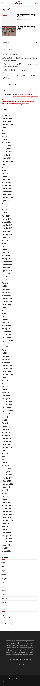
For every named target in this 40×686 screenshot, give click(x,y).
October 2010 (6, 481)
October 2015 (6, 304)
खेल (3, 567)
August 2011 (6, 450)
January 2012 (6, 435)
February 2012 (6, 432)
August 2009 (6, 523)
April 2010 (5, 499)
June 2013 (5, 383)
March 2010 (6, 502)
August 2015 (6, 307)
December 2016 (7, 262)
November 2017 (7, 228)
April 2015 (5, 319)
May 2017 (5, 246)
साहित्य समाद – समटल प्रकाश (9, 55)
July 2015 (5, 310)
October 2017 (6, 231)
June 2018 (5, 207)
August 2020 (6, 127)
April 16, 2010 (27, 19)
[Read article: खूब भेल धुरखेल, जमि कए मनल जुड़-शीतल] (9, 19)
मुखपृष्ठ (3, 679)
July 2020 (5, 130)
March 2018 (6, 216)
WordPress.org (7, 624)
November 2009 (7, 514)
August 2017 (6, 237)
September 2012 (7, 411)
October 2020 (6, 121)
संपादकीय (4, 590)
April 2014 (5, 353)
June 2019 (5, 170)
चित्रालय (4, 15)
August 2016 (6, 274)
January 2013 (6, 399)
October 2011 (6, 444)
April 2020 (5, 140)
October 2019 (6, 158)
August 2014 (6, 344)
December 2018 (7, 188)
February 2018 (6, 219)
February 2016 (6, 292)
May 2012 (5, 423)
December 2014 (7, 332)
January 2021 (6, 115)
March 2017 (6, 252)
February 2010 (6, 505)
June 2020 (5, 134)
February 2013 (6, 396)
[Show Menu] (2, 3)
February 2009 (6, 533)
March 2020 (6, 143)
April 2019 (5, 176)
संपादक (20, 19)
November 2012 (7, 405)
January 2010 (6, 508)
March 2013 (6, 392)
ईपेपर (10, 679)
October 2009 (6, 517)
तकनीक (4, 575)
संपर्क (16, 679)
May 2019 (5, 173)
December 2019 (7, 152)
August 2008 (6, 545)
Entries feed (6, 618)
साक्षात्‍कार (4, 602)
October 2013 (6, 371)
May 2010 (5, 496)
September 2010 (7, 484)
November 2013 (7, 368)
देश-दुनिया (4, 579)
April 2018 (5, 213)
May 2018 (5, 210)
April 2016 (5, 286)
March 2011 (6, 466)
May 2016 (5, 283)
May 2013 (5, 386)
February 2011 (6, 469)
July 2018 (5, 204)
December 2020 (7, 118)
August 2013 (6, 377)
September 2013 (7, 374)
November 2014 (7, 335)
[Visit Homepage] (18, 3)
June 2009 (5, 527)
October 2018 (6, 194)
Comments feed (7, 621)
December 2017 (7, 225)
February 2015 (6, 325)
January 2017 (6, 259)
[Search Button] (36, 42)
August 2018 (6, 201)
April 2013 (5, 389)
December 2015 (7, 298)
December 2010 (7, 475)
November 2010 (7, 478)
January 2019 (6, 185)
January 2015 (6, 329)
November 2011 (7, 441)
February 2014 (6, 359)
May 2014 (5, 350)
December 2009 (7, 511)
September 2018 (7, 197)
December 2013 (7, 365)
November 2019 (7, 155)
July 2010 (5, 490)
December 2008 (7, 539)
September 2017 (7, 234)
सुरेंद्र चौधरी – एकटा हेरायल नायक (25, 101)
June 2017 (5, 243)
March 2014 (6, 356)
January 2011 (6, 472)
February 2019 (6, 182)
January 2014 (6, 362)
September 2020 (7, 124)
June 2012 (5, 420)
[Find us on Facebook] (16, 665)
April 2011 (5, 463)
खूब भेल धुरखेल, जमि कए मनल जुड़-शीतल (26, 15)
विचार (3, 586)
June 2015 (5, 313)
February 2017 (6, 255)
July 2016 (5, 277)
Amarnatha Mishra (8, 101)
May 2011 (5, 459)
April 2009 (5, 530)
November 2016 (7, 265)
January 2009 (6, 536)
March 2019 (6, 179)
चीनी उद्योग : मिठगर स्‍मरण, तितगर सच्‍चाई (19, 104)
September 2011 (7, 447)
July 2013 (5, 380)
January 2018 (6, 222)
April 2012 (5, 426)
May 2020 (5, 137)
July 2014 (5, 347)
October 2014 (6, 338)
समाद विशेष (4, 598)
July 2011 (5, 453)
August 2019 (6, 164)
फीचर (3, 582)
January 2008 (6, 551)
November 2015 (7, 301)
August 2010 (6, 487)
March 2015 (6, 322)
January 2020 (6, 149)
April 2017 (5, 249)
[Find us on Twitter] (20, 665)
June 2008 (5, 548)
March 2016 (6, 289)
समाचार (3, 594)
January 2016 (6, 295)
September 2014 (7, 341)
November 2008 (7, 542)
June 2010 (5, 493)
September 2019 (7, 161)
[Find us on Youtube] (23, 665)
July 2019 (5, 167)
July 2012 (5, 417)
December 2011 (7, 438)
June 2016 (5, 280)
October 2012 (6, 408)
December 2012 (7, 402)
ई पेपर (3, 563)
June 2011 (5, 456)
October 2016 (6, 268)
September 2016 (7, 271)
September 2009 (7, 520)
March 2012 (6, 429)
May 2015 (5, 316)
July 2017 (5, 240)
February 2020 (6, 146)
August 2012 (6, 414)
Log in (4, 615)
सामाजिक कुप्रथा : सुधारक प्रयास (23, 94)
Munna (4, 104)
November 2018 (7, 191)
